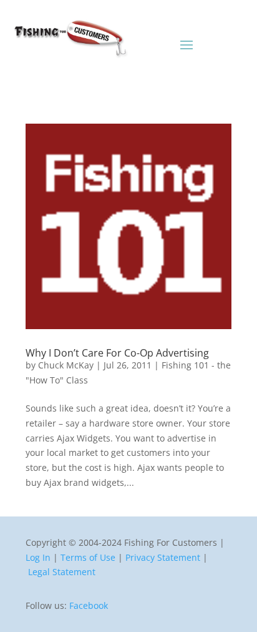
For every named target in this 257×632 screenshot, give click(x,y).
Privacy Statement (162, 557)
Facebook (88, 605)
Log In (38, 557)
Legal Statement (61, 572)
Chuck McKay (66, 365)
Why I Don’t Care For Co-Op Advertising (117, 353)
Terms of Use (88, 557)
